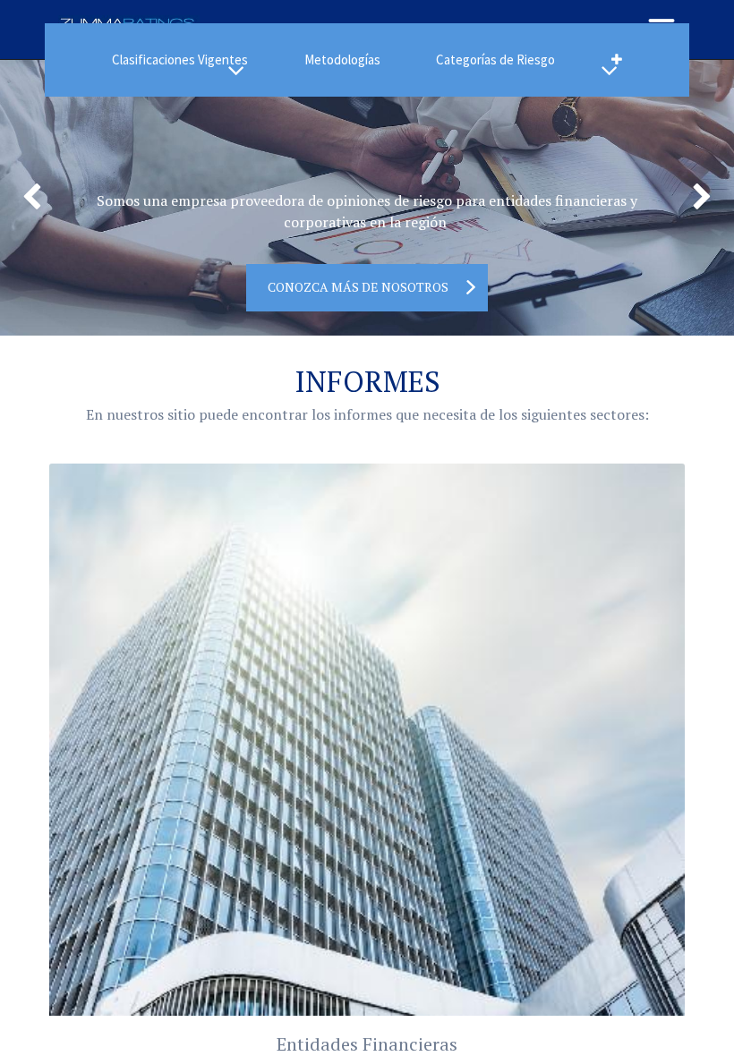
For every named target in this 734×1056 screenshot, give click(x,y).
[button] (616, 60)
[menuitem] (342, 60)
